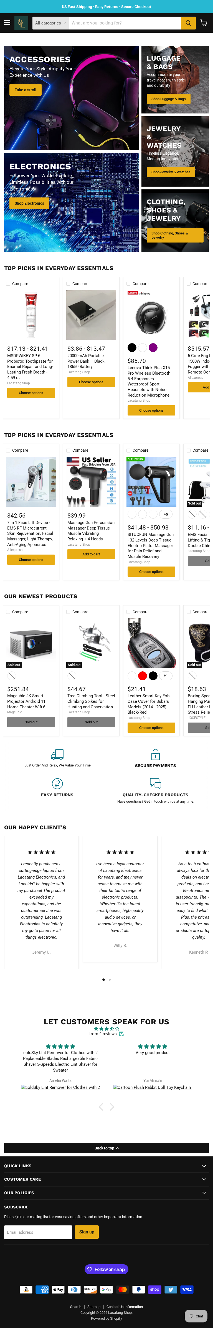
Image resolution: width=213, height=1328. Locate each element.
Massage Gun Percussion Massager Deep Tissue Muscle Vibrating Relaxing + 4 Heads (91, 530)
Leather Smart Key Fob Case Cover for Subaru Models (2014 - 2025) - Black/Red (148, 704)
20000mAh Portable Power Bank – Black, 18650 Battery (86, 361)
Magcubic (14, 712)
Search (75, 1307)
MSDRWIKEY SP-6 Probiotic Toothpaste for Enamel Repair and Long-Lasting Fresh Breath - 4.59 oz (30, 366)
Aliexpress (195, 378)
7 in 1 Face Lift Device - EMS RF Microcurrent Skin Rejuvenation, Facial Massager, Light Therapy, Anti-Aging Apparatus (30, 533)
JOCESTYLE (197, 718)
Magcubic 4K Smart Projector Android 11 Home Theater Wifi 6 (26, 701)
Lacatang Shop (18, 383)
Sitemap (93, 1307)
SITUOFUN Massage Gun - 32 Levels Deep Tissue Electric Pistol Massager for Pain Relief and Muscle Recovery (151, 545)
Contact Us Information (124, 1307)
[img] (106, 1028)
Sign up (86, 1232)
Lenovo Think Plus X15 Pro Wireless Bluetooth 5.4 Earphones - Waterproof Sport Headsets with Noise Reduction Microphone (149, 381)
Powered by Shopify (106, 1318)
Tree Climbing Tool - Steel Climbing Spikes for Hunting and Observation (91, 701)
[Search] (188, 23)
